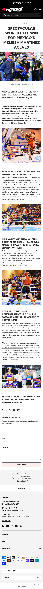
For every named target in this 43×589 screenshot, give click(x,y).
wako (25, 23)
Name (4, 429)
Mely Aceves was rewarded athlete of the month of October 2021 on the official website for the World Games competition (20, 345)
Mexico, (21, 23)
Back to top (21, 488)
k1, (17, 23)
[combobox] (21, 15)
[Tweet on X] (9, 410)
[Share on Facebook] (14, 410)
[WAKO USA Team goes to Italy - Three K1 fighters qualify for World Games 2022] (3, 586)
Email (3, 438)
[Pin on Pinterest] (18, 410)
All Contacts (6, 521)
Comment (5, 447)
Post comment (21, 464)
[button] (35, 9)
